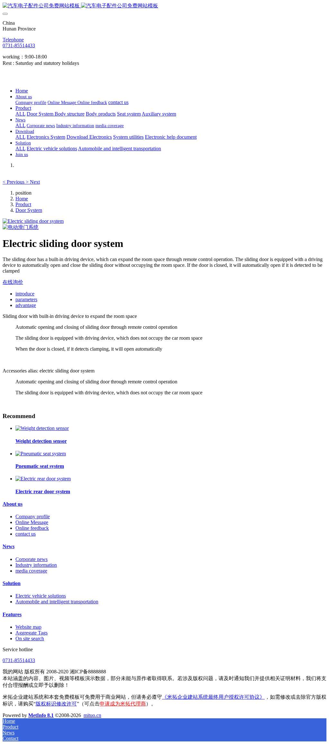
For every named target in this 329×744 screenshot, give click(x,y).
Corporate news (31, 559)
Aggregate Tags (31, 632)
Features (12, 614)
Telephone (13, 39)
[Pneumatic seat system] (40, 453)
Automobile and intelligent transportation (56, 601)
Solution (12, 583)
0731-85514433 (19, 45)
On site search (29, 638)
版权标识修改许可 (56, 703)
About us (12, 504)
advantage (25, 305)
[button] (14, 182)
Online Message (31, 522)
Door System (28, 210)
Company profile (32, 516)
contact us (25, 534)
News (8, 546)
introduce (24, 293)
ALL (20, 114)
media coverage (31, 570)
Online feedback (32, 528)
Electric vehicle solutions (40, 596)
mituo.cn (92, 715)
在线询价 (13, 282)
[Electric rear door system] (43, 478)
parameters (26, 299)
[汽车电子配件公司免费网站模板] (164, 6)
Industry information (36, 565)
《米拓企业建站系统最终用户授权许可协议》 (213, 697)
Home (21, 90)
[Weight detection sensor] (42, 428)
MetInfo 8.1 (41, 715)
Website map (28, 627)
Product (23, 204)
